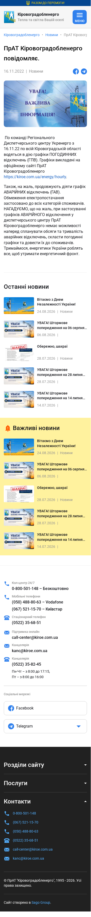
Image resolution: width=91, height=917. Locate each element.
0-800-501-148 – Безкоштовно (40, 588)
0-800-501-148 (24, 813)
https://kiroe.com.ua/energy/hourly (35, 176)
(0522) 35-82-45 (26, 664)
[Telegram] (84, 71)
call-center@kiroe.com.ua (35, 637)
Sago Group (41, 902)
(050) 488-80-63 (25, 831)
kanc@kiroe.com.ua (29, 650)
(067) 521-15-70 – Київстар (37, 609)
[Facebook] (76, 71)
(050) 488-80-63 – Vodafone (37, 602)
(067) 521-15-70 (25, 822)
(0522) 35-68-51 (26, 622)
